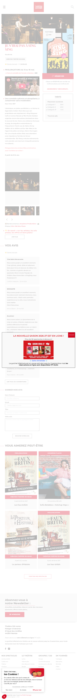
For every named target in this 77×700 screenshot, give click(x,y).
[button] (4, 696)
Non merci (9, 690)
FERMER (71, 335)
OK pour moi (37, 690)
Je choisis (23, 690)
